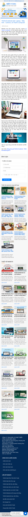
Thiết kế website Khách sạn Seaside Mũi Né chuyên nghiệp (6, 381)
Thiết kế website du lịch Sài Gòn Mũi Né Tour (6, 316)
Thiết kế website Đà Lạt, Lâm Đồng (10, 496)
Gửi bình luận (7, 179)
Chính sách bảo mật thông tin (9, 470)
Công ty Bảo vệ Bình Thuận (9, 508)
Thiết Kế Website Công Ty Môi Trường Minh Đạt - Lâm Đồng (20, 295)
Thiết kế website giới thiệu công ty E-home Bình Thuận (20, 358)
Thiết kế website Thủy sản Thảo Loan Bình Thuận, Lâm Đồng (7, 358)
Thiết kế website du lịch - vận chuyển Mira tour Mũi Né (20, 337)
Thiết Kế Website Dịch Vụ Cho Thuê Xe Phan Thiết (7, 422)
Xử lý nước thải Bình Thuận (9, 505)
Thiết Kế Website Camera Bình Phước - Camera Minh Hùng (19, 233)
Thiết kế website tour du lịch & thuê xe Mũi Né (20, 316)
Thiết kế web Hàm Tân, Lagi (9, 481)
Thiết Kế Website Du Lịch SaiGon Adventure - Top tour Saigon (20, 275)
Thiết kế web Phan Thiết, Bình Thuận (11, 478)
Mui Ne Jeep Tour (6, 502)
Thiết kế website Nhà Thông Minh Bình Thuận (19, 197)
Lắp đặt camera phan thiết (9, 499)
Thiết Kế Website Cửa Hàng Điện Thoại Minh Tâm (7, 233)
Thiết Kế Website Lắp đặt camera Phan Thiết (7, 250)
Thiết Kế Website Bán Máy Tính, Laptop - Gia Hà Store (7, 197)
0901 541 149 (11, 0)
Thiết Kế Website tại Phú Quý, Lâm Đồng (12, 493)
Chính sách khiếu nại (7, 464)
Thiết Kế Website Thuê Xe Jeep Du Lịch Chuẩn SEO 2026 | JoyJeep (7, 295)
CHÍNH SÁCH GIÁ (7, 461)
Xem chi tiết (4, 282)
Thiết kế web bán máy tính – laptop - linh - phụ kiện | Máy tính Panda (7, 215)
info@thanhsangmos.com (19, 0)
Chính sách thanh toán (8, 467)
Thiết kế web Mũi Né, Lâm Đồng (10, 484)
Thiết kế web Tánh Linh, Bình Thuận (11, 487)
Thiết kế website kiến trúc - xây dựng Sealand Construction (7, 337)
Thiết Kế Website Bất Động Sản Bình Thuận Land (7, 401)
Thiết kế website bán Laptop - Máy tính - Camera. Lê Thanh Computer (19, 215)
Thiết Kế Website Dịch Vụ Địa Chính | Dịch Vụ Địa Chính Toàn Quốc (20, 381)
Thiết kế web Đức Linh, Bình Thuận (10, 490)
